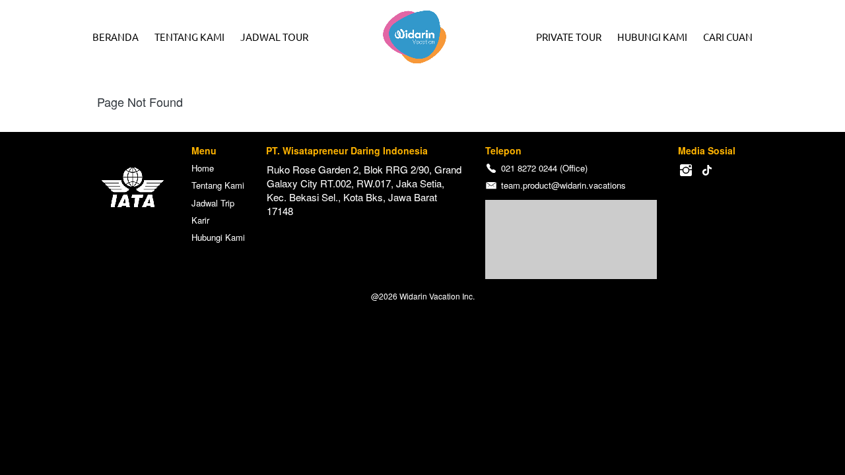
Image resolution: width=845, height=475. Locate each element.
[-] (686, 170)
